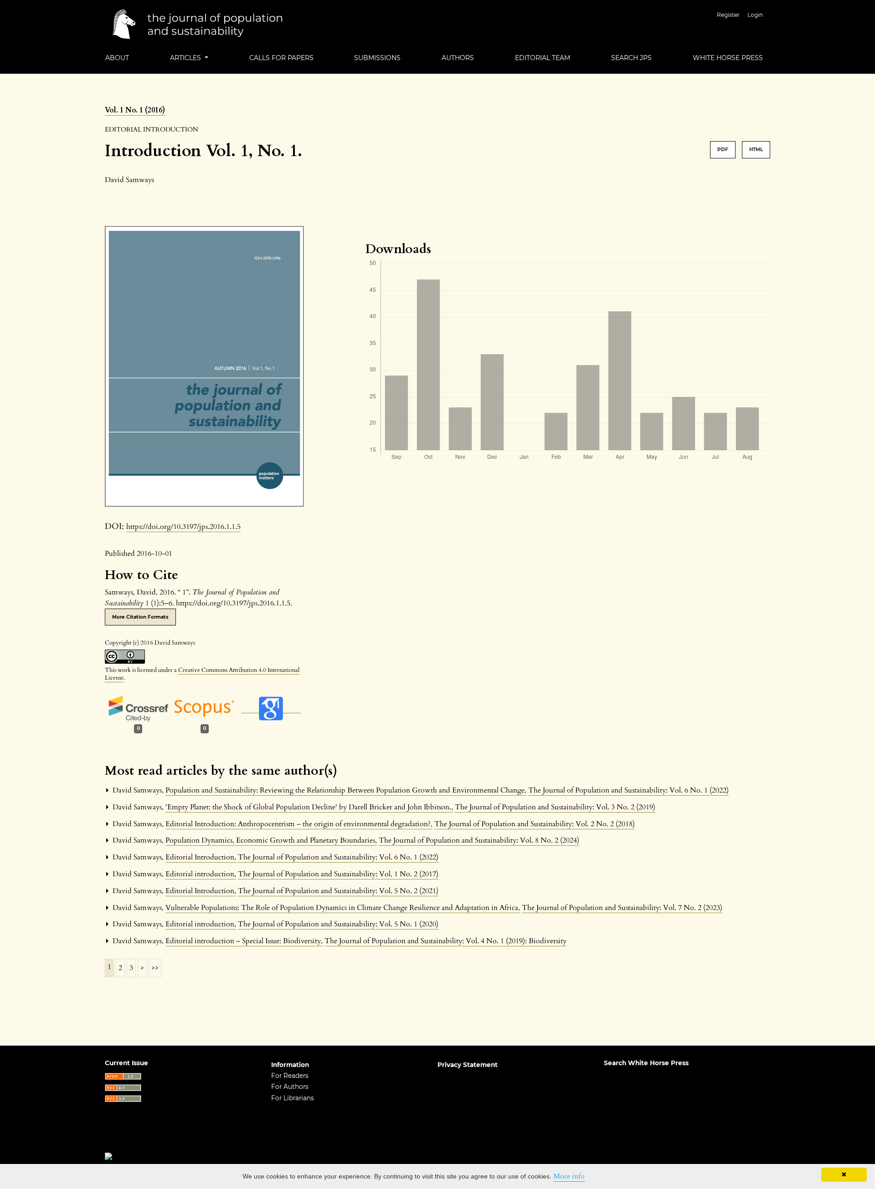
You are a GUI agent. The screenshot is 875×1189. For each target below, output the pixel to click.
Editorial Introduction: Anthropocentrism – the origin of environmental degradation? (298, 824)
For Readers (290, 1075)
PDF (722, 149)
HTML (756, 149)
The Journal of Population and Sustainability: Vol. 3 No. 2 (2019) (555, 807)
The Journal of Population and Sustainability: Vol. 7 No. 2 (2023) (622, 908)
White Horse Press (728, 58)
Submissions (377, 58)
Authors (458, 58)
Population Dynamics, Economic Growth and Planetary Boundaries (271, 840)
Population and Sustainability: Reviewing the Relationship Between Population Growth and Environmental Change (345, 790)
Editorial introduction (200, 874)
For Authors (290, 1086)
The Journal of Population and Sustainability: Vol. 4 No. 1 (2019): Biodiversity (445, 941)
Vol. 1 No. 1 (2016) (135, 110)
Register (728, 14)
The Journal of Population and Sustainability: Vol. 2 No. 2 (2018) (534, 824)
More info (569, 1176)
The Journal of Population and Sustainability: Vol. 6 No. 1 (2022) (628, 790)
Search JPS (631, 58)
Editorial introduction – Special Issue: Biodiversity (244, 941)
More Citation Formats (140, 617)
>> (155, 968)
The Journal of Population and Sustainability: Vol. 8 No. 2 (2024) (479, 840)
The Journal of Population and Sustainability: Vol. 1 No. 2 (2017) (338, 874)
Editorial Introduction (200, 857)
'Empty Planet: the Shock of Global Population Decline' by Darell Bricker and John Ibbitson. (309, 807)
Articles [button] (186, 58)
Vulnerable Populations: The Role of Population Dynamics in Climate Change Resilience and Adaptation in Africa (342, 908)
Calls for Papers (281, 58)
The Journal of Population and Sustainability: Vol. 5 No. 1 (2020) (338, 924)
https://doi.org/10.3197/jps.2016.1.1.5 (183, 527)
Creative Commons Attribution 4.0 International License (202, 674)
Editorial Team (542, 58)
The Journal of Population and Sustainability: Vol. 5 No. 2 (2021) (338, 891)
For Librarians (292, 1098)
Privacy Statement (468, 1064)
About (117, 58)
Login (755, 14)
